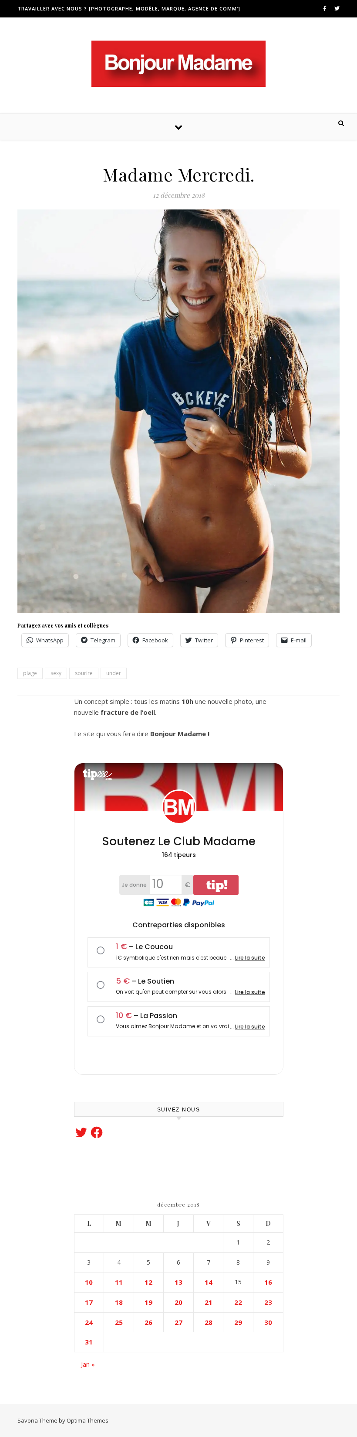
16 (268, 1282)
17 (89, 1302)
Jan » (88, 1364)
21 (208, 1302)
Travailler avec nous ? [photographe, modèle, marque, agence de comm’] (128, 8)
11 (119, 1282)
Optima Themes (87, 1420)
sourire (84, 673)
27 (178, 1322)
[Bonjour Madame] (178, 64)
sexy (56, 673)
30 (268, 1322)
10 (89, 1282)
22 (238, 1302)
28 (208, 1322)
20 (178, 1302)
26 (148, 1322)
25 (119, 1322)
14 (208, 1282)
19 (148, 1302)
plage (30, 673)
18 (119, 1302)
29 (238, 1322)
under (113, 673)
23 (268, 1302)
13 (178, 1282)
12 (148, 1282)
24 (89, 1322)
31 (89, 1342)
